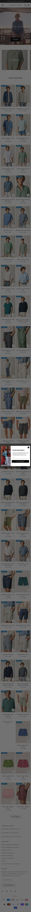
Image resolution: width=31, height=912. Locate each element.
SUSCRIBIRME (20, 461)
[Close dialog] (28, 447)
